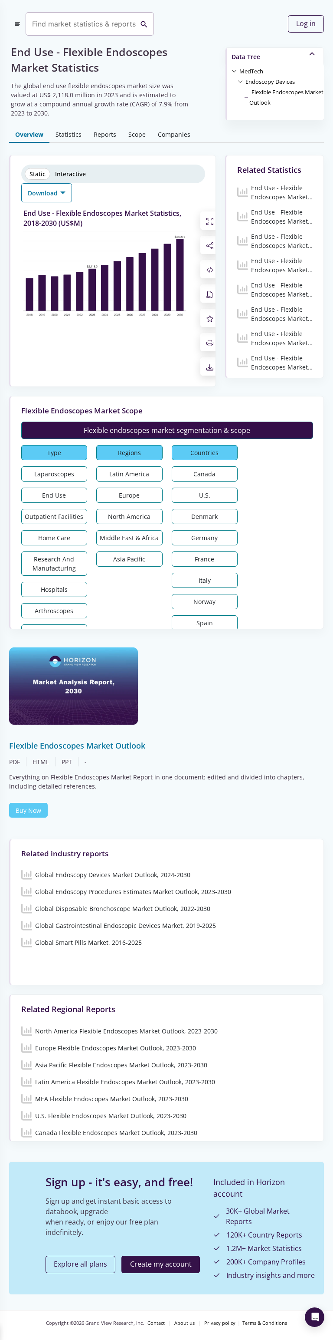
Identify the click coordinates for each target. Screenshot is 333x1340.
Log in (306, 23)
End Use (54, 495)
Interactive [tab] (70, 174)
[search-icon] (144, 24)
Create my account (161, 1264)
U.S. (204, 495)
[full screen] (209, 220)
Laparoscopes (54, 474)
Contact (156, 1323)
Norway (204, 601)
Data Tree (246, 57)
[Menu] (17, 24)
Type (54, 453)
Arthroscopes (54, 611)
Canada (204, 474)
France (204, 559)
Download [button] (43, 193)
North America (129, 516)
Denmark (204, 516)
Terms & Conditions (264, 1323)
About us (184, 1323)
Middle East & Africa (129, 538)
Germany (204, 538)
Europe (129, 495)
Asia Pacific (129, 559)
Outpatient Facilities (54, 516)
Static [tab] (37, 174)
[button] (251, 71)
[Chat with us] (314, 1317)
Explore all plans (80, 1264)
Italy (205, 580)
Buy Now (28, 810)
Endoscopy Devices (270, 82)
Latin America (129, 474)
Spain (204, 623)
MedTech (251, 71)
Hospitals (54, 589)
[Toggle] (234, 71)
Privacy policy (219, 1323)
